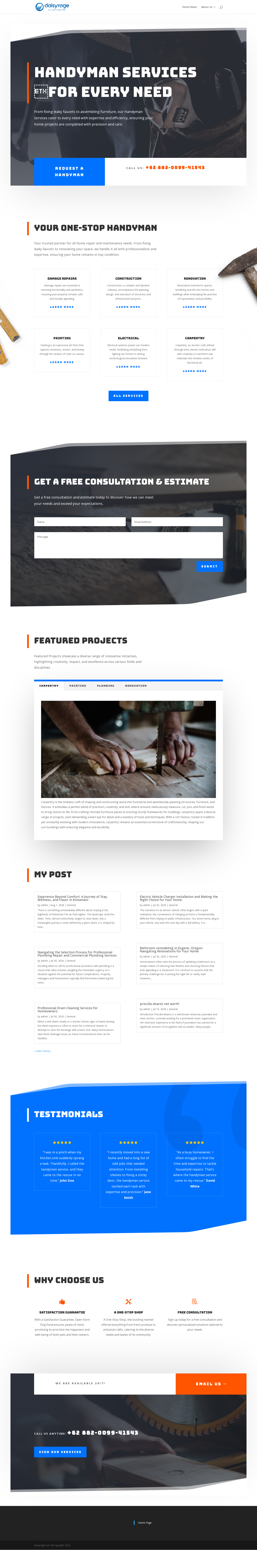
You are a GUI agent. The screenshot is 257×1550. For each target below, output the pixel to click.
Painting (77, 685)
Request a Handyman (69, 171)
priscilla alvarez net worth (159, 1004)
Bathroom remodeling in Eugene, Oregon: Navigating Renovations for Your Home (171, 949)
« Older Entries (42, 1051)
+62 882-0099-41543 (175, 167)
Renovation (136, 685)
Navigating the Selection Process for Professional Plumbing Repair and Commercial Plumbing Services (77, 953)
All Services (128, 396)
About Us (206, 7)
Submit (209, 566)
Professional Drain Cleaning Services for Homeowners (68, 1009)
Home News (189, 7)
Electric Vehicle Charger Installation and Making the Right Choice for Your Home (179, 898)
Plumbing (106, 685)
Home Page (145, 1522)
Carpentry (49, 685)
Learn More (62, 307)
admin (44, 905)
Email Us (208, 1384)
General (71, 905)
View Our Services (60, 1452)
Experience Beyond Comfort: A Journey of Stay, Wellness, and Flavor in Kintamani (73, 898)
